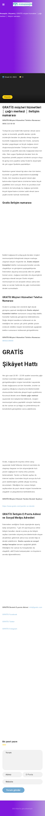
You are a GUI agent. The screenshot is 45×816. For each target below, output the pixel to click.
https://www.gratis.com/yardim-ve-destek (18, 506)
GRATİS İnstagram (9, 629)
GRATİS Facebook (9, 614)
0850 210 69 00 (8, 124)
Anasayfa (3, 13)
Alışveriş (11, 13)
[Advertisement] (22, 47)
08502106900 (7, 341)
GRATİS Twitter (8, 622)
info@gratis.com (35, 607)
